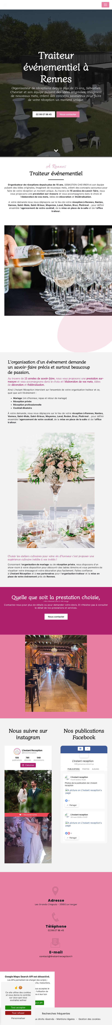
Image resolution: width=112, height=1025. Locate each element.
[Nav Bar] (105, 4)
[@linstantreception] (17, 751)
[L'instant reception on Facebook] (84, 753)
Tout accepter (18, 1007)
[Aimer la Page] (80, 749)
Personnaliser (18, 1018)
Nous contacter (68, 114)
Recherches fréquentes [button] (56, 1013)
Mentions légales (66, 1019)
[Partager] (87, 749)
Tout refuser (18, 1013)
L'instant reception (83, 761)
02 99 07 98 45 (44, 114)
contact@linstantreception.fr (56, 956)
